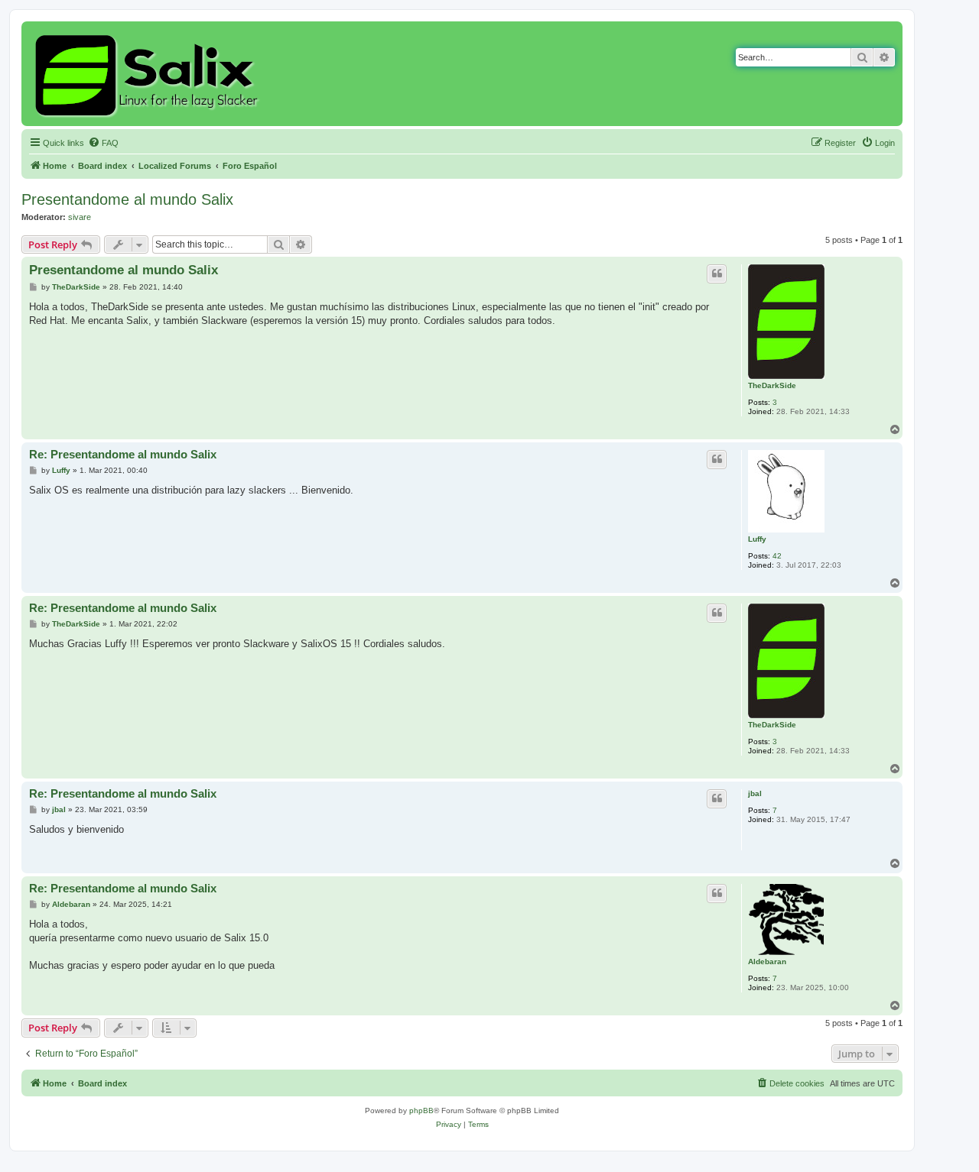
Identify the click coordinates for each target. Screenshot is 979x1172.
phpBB (421, 1110)
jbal (755, 793)
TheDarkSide (772, 385)
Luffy (757, 539)
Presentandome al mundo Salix (127, 199)
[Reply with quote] (717, 273)
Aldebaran (767, 961)
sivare (79, 217)
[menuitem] (103, 143)
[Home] (148, 73)
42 (777, 556)
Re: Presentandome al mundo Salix (122, 454)
